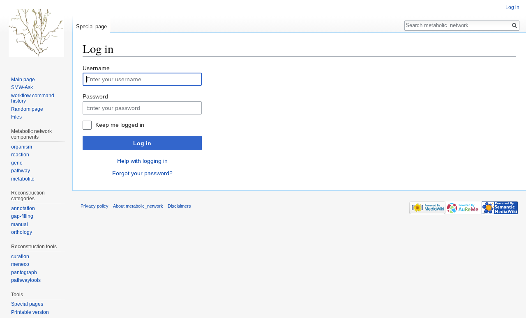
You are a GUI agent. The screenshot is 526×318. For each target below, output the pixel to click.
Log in (142, 143)
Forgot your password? (142, 173)
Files (16, 117)
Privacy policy (94, 206)
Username (96, 68)
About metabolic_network (138, 206)
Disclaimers (179, 206)
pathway (20, 171)
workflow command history (32, 98)
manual (19, 224)
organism (21, 147)
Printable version (30, 312)
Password (95, 96)
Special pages (27, 304)
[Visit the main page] (36, 33)
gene (17, 163)
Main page (23, 79)
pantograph (24, 272)
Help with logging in (142, 161)
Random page (27, 109)
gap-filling (22, 216)
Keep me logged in (119, 124)
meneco (20, 264)
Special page (91, 26)
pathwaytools (26, 280)
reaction (20, 155)
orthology (21, 232)
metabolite (23, 179)
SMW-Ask (22, 87)
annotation (23, 208)
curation (20, 256)
